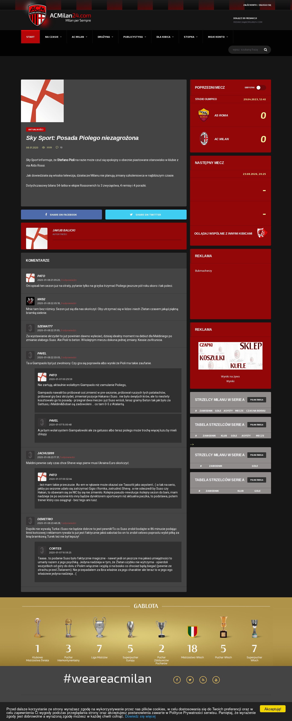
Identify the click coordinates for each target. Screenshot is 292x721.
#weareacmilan (107, 677)
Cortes (55, 548)
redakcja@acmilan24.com (247, 22)
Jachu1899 (45, 453)
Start (30, 36)
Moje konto (216, 36)
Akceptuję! (272, 708)
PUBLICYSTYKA (133, 36)
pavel (42, 353)
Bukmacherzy (203, 270)
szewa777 (45, 326)
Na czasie (51, 36)
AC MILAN (78, 36)
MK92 (41, 299)
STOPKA (189, 36)
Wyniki (230, 381)
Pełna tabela (256, 400)
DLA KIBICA (163, 36)
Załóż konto (250, 5)
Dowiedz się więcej (140, 716)
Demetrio (45, 519)
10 (61, 147)
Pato (41, 276)
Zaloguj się (265, 5)
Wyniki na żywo (230, 376)
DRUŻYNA (104, 36)
